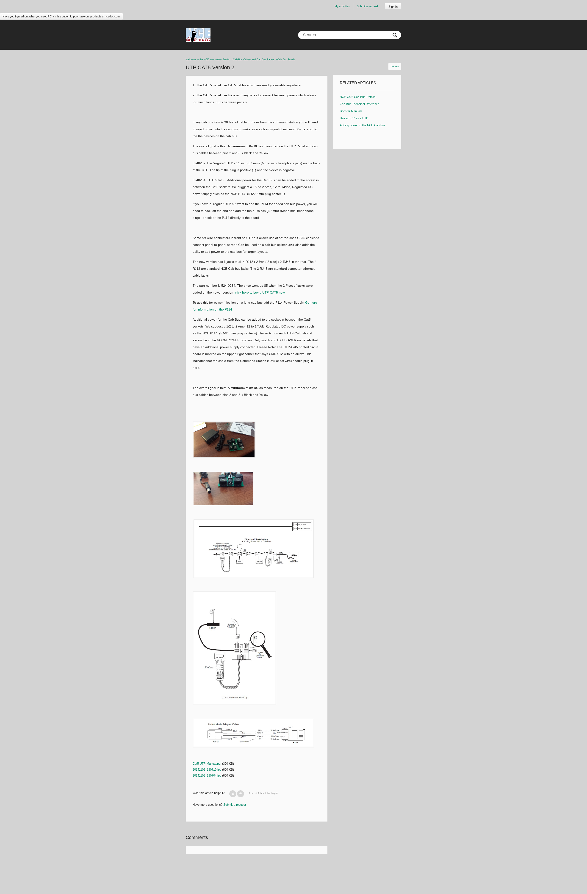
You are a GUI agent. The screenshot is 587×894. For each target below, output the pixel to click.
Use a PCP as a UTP (354, 118)
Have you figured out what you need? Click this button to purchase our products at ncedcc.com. (61, 16)
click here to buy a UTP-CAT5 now (260, 292)
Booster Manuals (351, 111)
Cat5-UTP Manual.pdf (207, 763)
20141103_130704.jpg (207, 775)
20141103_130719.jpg (207, 769)
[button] (232, 793)
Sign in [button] (393, 6)
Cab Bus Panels (286, 59)
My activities (342, 6)
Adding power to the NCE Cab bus (362, 125)
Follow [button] (395, 66)
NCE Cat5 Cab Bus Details (358, 97)
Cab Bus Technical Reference (359, 104)
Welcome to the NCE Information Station (208, 59)
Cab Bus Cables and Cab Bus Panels (253, 59)
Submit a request (367, 6)
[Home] (198, 35)
